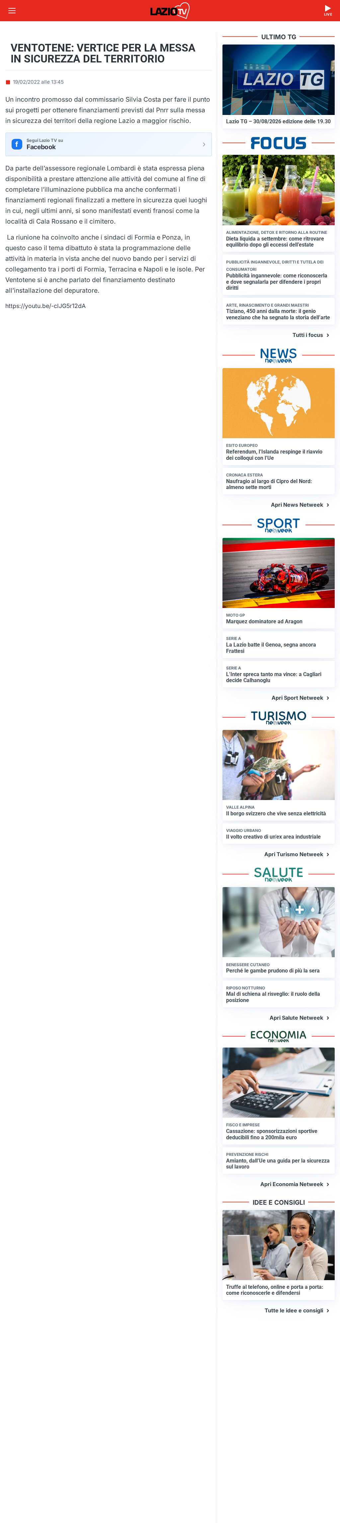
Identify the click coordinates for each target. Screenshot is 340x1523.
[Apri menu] (12, 10)
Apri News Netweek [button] (297, 504)
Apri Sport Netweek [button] (297, 697)
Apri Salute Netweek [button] (296, 1017)
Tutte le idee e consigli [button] (294, 1310)
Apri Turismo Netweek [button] (293, 854)
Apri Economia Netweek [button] (291, 1184)
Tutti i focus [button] (308, 335)
